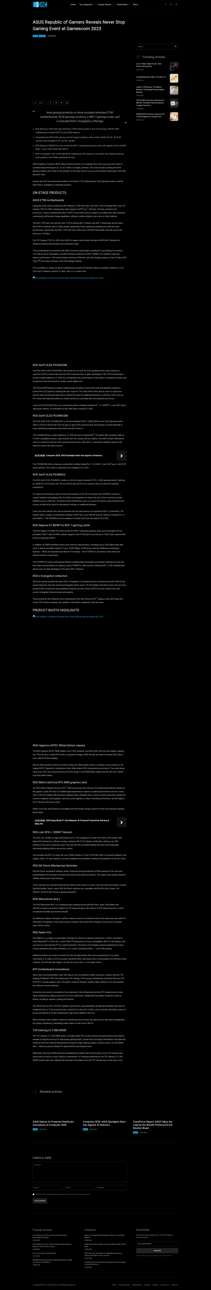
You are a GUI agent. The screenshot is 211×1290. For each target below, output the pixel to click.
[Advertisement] (157, 144)
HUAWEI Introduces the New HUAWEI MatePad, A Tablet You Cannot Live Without (52, 1261)
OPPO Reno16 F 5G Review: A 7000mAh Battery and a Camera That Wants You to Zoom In (103, 1254)
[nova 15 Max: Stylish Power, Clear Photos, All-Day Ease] (174, 66)
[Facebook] (166, 5)
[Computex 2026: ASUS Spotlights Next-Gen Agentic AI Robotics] (105, 1108)
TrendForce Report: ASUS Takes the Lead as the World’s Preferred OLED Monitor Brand (152, 1125)
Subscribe (157, 1250)
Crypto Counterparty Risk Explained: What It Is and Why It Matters (104, 1236)
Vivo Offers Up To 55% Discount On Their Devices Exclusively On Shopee (50, 1236)
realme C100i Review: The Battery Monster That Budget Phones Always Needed (150, 90)
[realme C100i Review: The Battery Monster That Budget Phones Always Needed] (174, 90)
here (72, 271)
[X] (176, 5)
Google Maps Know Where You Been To (151, 77)
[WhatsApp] (67, 102)
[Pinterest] (61, 102)
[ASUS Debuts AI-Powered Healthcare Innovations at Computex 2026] (55, 1108)
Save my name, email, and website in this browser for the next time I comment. (63, 1194)
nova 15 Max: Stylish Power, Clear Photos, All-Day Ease (149, 65)
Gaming (42, 36)
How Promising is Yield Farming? (44, 1253)
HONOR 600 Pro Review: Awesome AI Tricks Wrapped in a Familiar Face (150, 115)
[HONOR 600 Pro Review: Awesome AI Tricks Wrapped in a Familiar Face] (174, 116)
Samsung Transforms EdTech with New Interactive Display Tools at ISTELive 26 (105, 1263)
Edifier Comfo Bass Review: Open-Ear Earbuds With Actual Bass (105, 1245)
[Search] (175, 46)
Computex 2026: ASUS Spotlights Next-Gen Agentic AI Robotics (104, 1123)
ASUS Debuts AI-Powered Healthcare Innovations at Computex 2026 (53, 1123)
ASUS (35, 36)
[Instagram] (171, 5)
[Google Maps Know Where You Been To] (174, 78)
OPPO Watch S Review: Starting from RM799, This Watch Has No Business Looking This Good (150, 103)
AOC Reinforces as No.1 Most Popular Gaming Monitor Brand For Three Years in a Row (52, 1245)
